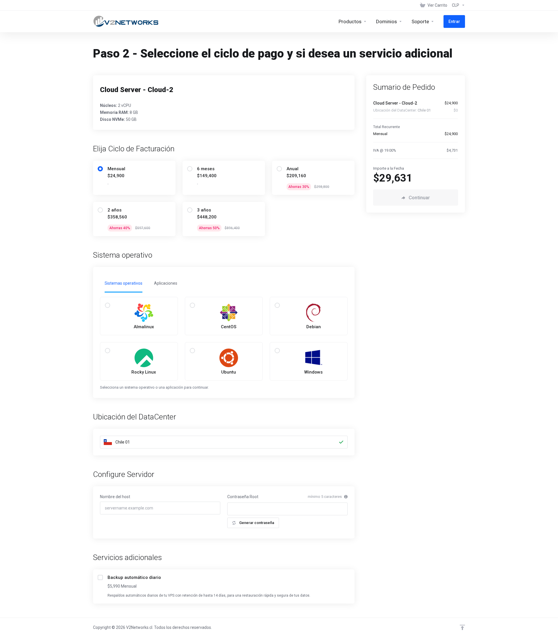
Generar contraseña (256, 523)
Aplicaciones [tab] (165, 283)
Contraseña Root (242, 496)
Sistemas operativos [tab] (123, 283)
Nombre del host (115, 496)
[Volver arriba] (462, 627)
